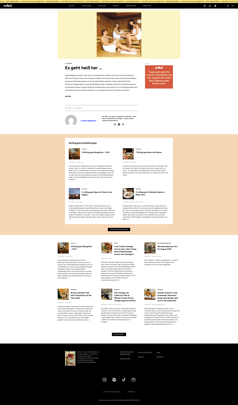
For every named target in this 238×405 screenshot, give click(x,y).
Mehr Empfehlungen (119, 229)
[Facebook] (119, 124)
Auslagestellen (145, 352)
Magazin (102, 6)
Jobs (158, 352)
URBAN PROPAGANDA (133, 400)
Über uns (147, 6)
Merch (116, 6)
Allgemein (68, 63)
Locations (86, 6)
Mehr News (119, 334)
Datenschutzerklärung (111, 391)
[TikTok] (210, 6)
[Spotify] (114, 380)
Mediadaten (131, 6)
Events (72, 6)
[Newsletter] (215, 6)
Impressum (131, 391)
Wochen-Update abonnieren (127, 353)
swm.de (68, 96)
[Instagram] (205, 6)
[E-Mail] (123, 124)
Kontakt (160, 357)
